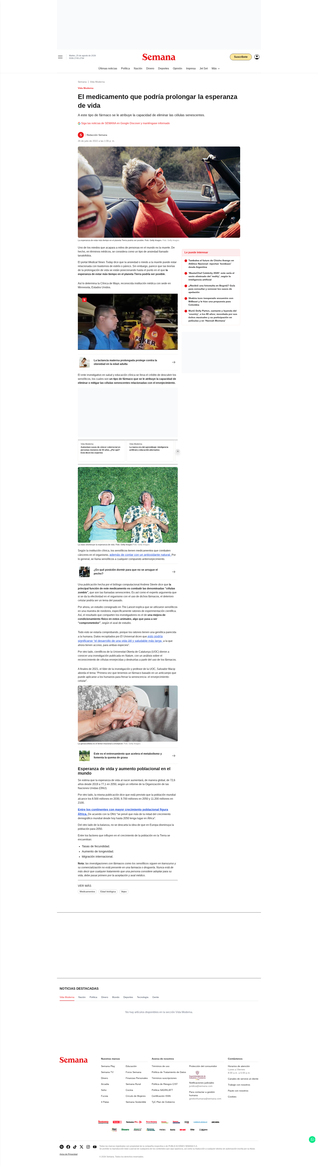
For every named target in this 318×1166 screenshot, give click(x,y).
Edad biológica (108, 891)
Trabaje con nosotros (239, 1084)
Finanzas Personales (137, 1078)
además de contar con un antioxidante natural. (140, 554)
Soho (103, 1090)
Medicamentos (87, 891)
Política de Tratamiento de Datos (169, 1072)
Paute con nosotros (238, 1090)
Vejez (124, 891)
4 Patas (105, 1102)
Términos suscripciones (164, 1078)
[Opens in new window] (68, 1147)
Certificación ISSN (161, 1096)
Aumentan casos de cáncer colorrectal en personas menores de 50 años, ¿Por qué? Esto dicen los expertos (100, 450)
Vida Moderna (97, 81)
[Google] (62, 1147)
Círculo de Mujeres (136, 1096)
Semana (82, 81)
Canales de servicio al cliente (243, 1078)
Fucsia (104, 1096)
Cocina (129, 1090)
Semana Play (108, 1066)
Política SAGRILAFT (162, 1090)
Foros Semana (133, 1072)
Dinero (104, 1078)
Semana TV (107, 1072)
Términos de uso (160, 1066)
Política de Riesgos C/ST (165, 1084)
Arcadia (105, 1084)
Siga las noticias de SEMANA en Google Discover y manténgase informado (125, 123)
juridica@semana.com (200, 1086)
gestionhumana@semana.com (205, 1098)
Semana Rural (133, 1084)
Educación (131, 1066)
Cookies (232, 1096)
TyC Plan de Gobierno (163, 1102)
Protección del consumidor (203, 1066)
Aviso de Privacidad (72, 1154)
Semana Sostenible (136, 1102)
